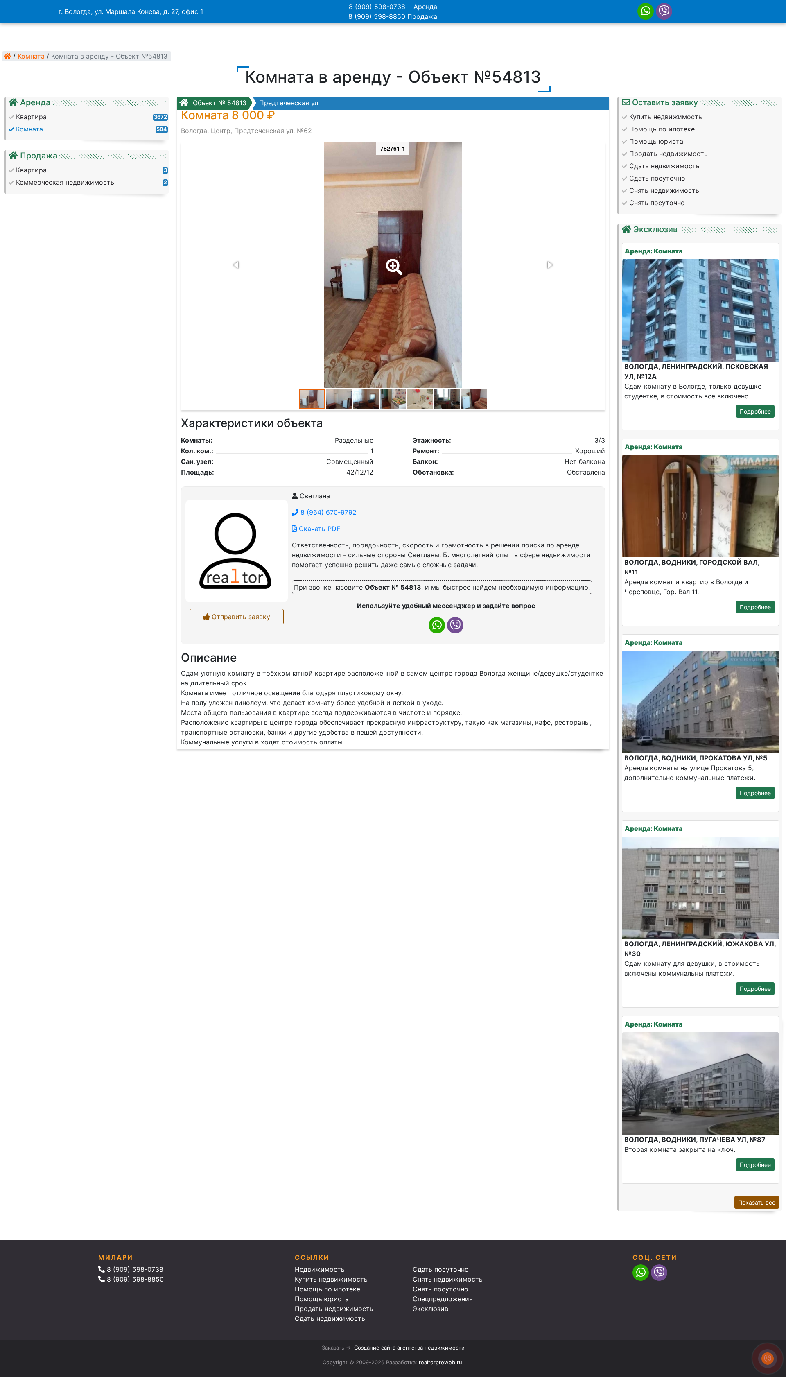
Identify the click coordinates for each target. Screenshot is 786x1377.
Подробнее (755, 411)
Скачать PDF (318, 529)
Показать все (756, 1202)
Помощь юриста (322, 1299)
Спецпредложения (443, 1299)
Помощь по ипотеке (327, 1289)
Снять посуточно (440, 1289)
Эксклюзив (430, 1309)
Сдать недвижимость (330, 1318)
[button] (392, 261)
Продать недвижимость (334, 1309)
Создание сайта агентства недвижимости (409, 1347)
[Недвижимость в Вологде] (7, 56)
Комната (31, 56)
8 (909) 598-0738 (377, 6)
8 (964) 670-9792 (327, 512)
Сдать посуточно (441, 1269)
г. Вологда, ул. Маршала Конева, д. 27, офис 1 (131, 11)
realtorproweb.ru (440, 1362)
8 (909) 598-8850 (376, 16)
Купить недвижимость (331, 1279)
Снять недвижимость (448, 1279)
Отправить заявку (240, 617)
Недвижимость (320, 1269)
